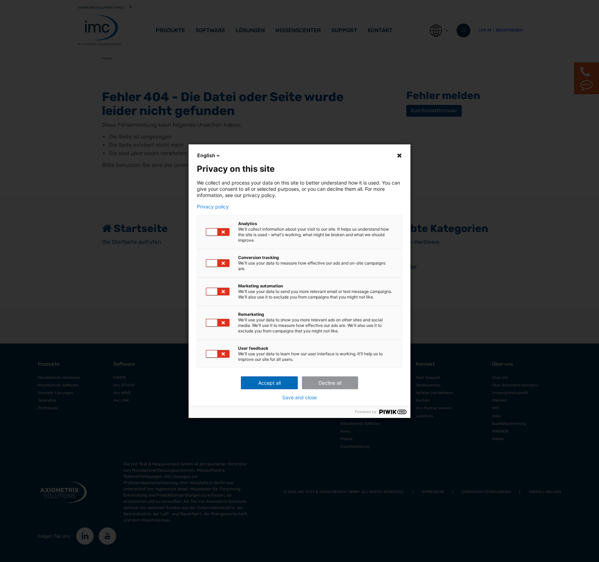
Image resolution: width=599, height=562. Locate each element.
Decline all (330, 383)
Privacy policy (213, 206)
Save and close (299, 397)
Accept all (269, 383)
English (206, 155)
